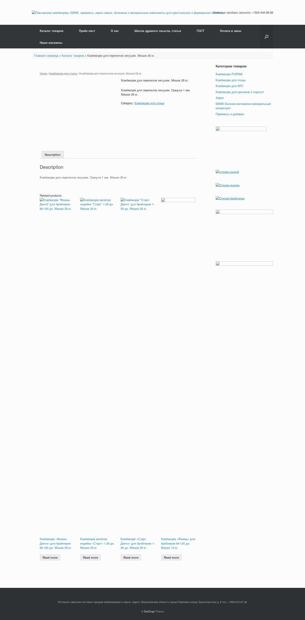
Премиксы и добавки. (230, 114)
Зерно (220, 98)
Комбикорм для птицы (63, 73)
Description (53, 154)
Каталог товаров (51, 31)
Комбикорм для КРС (229, 86)
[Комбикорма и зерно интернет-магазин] (128, 12)
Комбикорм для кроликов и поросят (240, 92)
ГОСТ (200, 31)
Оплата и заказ (230, 31)
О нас (115, 31)
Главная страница (46, 55)
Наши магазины (51, 42)
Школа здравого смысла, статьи (157, 31)
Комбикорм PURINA (229, 74)
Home (43, 73)
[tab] (53, 155)
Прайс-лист (87, 31)
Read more (50, 557)
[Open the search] (266, 36)
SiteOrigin (149, 611)
